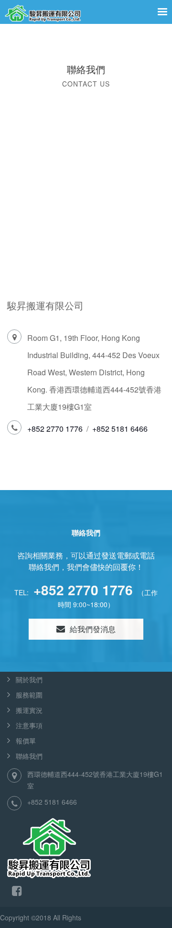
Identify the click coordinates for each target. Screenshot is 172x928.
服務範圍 (29, 694)
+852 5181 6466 (120, 428)
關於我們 (29, 679)
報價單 (26, 740)
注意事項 (29, 725)
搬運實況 (29, 710)
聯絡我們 (29, 756)
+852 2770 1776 (55, 428)
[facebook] (17, 890)
